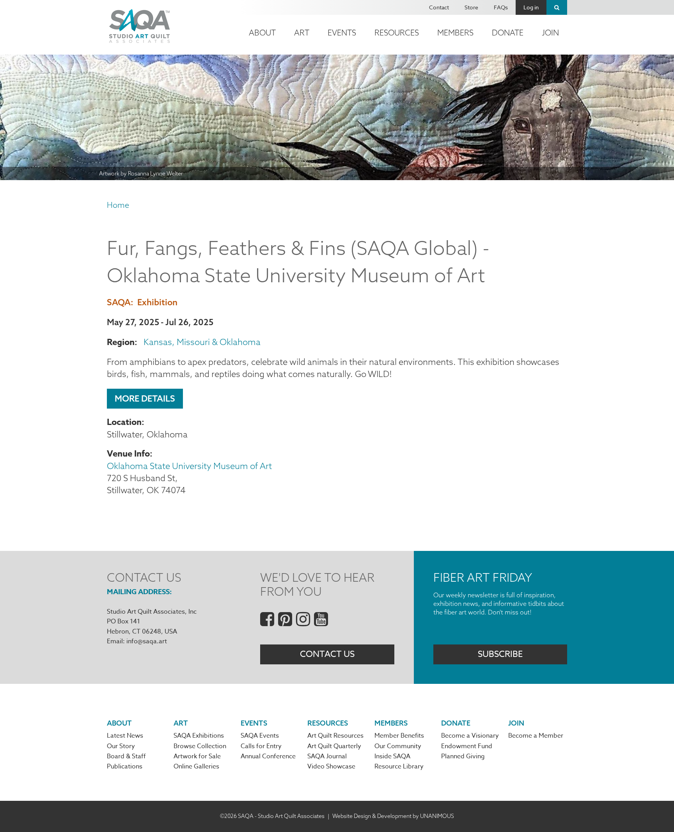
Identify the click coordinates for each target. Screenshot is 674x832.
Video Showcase (331, 766)
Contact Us (327, 654)
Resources (396, 32)
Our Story (121, 746)
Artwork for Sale (197, 756)
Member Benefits (399, 735)
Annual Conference (268, 756)
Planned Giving (463, 756)
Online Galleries (196, 766)
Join (550, 32)
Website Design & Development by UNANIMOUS (393, 816)
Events (342, 32)
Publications (124, 766)
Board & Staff (126, 756)
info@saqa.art (146, 641)
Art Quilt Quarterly (334, 746)
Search (556, 7)
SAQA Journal (327, 756)
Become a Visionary (470, 735)
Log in (531, 7)
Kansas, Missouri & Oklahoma (202, 341)
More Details (145, 398)
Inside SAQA (392, 756)
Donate (507, 32)
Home (118, 205)
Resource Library (399, 766)
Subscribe (500, 654)
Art (301, 32)
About (262, 32)
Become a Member (535, 735)
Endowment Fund (466, 746)
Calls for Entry (261, 746)
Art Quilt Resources (335, 735)
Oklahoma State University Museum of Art (189, 465)
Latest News (125, 735)
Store (471, 7)
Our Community (397, 746)
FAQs (501, 7)
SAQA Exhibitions (199, 735)
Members (455, 32)
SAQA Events (260, 735)
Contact (439, 7)
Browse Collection (200, 746)
